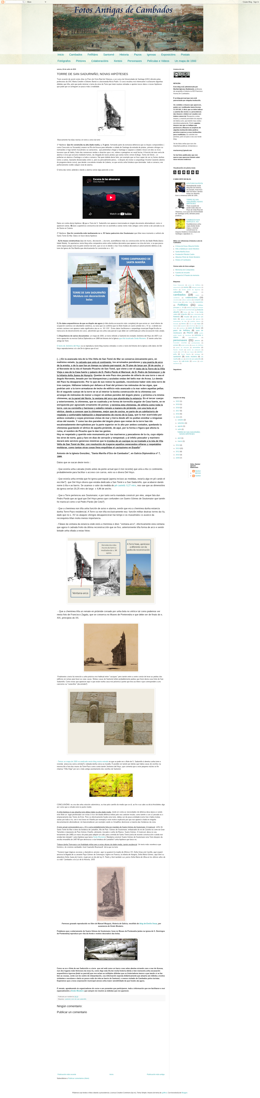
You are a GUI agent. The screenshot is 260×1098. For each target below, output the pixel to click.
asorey (185, 287)
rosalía (175, 352)
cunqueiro (197, 300)
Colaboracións (99, 60)
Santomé (108, 54)
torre (182, 359)
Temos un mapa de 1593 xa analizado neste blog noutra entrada (83, 761)
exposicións (199, 302)
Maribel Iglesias (198, 472)
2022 (178, 401)
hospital (186, 316)
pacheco (182, 328)
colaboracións (191, 297)
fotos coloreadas (195, 314)
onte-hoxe (192, 326)
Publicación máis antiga (156, 1074)
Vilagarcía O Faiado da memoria (187, 275)
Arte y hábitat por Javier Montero (187, 249)
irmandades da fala (180, 321)
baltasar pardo (196, 287)
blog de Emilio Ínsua (148, 924)
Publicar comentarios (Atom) (78, 1078)
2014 (178, 445)
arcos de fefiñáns (194, 285)
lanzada (175, 323)
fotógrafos (184, 314)
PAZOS (190, 333)
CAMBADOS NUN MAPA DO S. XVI (193, 221)
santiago (197, 354)
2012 (178, 451)
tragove (175, 361)
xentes (194, 361)
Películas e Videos (158, 60)
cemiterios (176, 297)
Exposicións (168, 54)
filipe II (193, 312)
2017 (178, 411)
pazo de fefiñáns (181, 330)
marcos (175, 326)
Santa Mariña (186, 354)
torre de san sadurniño (78, 999)
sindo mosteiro (191, 357)
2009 (178, 458)
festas (185, 312)
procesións (196, 347)
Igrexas (151, 54)
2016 (178, 414)
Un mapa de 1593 (185, 60)
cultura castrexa (187, 300)
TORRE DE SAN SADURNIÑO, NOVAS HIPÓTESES (194, 202)
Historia (124, 54)
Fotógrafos (64, 60)
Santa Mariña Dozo (182, 252)
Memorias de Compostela (184, 270)
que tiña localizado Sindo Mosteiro (132, 338)
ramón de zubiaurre (193, 350)
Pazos (138, 54)
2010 (178, 455)
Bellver (175, 289)
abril (179, 438)
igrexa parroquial (186, 319)
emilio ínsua (188, 302)
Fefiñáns (93, 54)
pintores (197, 340)
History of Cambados (183, 260)
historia (176, 316)
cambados (179, 294)
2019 (178, 404)
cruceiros (176, 300)
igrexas (198, 319)
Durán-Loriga (177, 302)
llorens (183, 323)
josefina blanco (195, 321)
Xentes (118, 60)
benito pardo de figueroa (191, 289)
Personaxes (135, 60)
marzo (180, 441)
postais (175, 345)
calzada (195, 292)
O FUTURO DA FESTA (194, 183)
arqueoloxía (177, 287)
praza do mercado (182, 347)
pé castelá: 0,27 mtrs (125, 485)
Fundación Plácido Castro (184, 254)
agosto (180, 426)
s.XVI (182, 352)
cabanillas (177, 292)
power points (185, 345)
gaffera (164, 1093)
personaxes (180, 340)
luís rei (191, 323)
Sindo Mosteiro (99, 837)
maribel (198, 476)
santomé (68, 999)
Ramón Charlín (178, 350)
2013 (178, 448)
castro (197, 295)
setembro (181, 423)
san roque (190, 352)
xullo (180, 429)
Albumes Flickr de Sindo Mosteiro (187, 257)
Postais (185, 54)
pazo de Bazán (194, 328)
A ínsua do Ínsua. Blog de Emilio (187, 246)
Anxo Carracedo (178, 285)
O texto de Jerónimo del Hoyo (68, 346)
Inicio (61, 54)
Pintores (81, 60)
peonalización (193, 337)
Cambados (75, 54)
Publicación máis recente (67, 1074)
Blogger (184, 1093)
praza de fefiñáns (197, 345)
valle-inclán (185, 361)
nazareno (183, 326)
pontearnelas (196, 343)
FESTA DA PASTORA (188, 310)
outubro (181, 420)
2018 (178, 408)
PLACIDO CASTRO (180, 343)
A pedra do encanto (182, 273)
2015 (178, 417)
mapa (198, 323)
